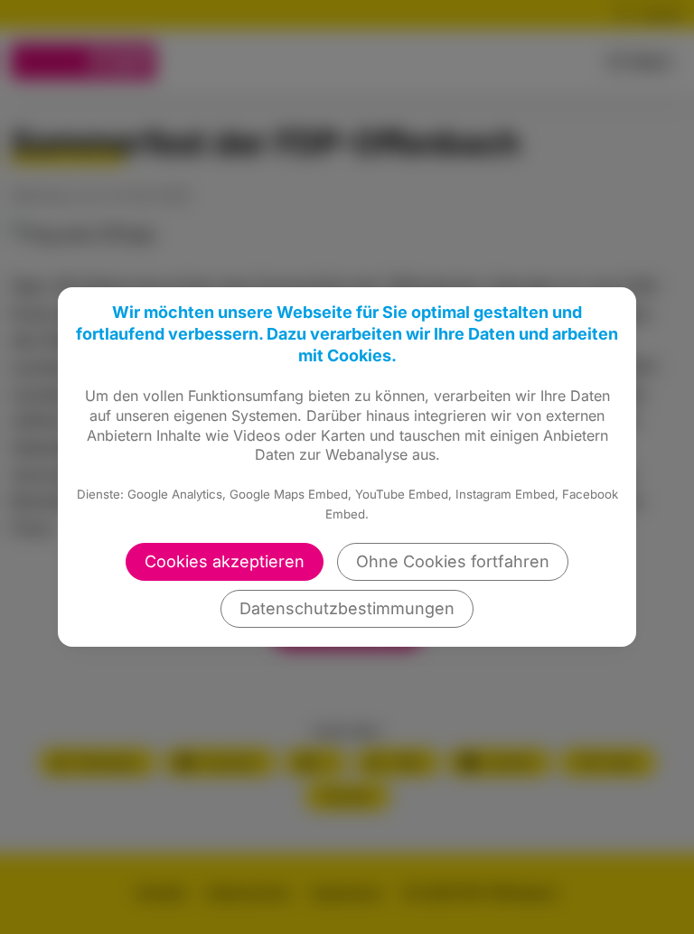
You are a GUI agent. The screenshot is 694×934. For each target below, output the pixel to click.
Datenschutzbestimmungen (347, 608)
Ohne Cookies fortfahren (452, 561)
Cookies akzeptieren (225, 561)
